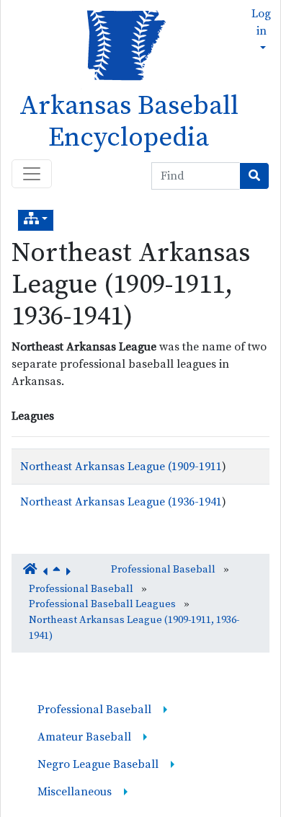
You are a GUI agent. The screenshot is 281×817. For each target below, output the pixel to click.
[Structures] (35, 220)
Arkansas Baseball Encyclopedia (128, 121)
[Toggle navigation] (32, 173)
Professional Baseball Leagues (102, 604)
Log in (261, 22)
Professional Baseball (163, 569)
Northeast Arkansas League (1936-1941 (121, 502)
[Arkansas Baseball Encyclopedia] (121, 44)
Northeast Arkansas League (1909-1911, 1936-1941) (131, 285)
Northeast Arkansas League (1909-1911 (121, 466)
